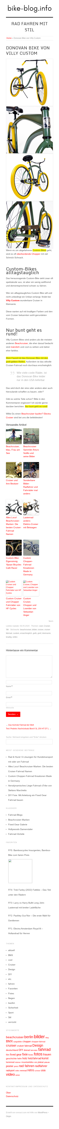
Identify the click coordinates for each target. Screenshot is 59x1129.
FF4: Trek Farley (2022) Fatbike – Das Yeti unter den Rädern (29, 892)
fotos (38, 1054)
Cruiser (47, 626)
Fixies (11, 993)
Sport (11, 1012)
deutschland (12, 1050)
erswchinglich (26, 633)
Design (11, 969)
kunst (45, 1058)
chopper (26, 1041)
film (7, 1055)
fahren (11, 984)
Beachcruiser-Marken (19, 819)
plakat (41, 1062)
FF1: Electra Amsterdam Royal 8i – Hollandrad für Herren (25, 931)
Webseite (10, 708)
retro (30, 1070)
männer (18, 1062)
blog (47, 1038)
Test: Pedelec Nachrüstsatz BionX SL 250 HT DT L (27, 729)
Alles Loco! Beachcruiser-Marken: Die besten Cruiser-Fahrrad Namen (13, 525)
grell (39, 633)
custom (16, 633)
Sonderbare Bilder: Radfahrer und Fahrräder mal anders (30, 487)
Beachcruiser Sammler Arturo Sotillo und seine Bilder (31, 451)
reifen (15, 637)
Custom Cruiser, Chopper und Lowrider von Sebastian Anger (29, 606)
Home (9, 38)
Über (8, 1092)
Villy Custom (13, 300)
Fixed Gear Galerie (17, 824)
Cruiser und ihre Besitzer (12, 482)
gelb (35, 633)
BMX (10, 955)
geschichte (11, 1058)
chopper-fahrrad (38, 1042)
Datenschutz (12, 1096)
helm (19, 1058)
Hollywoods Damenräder (20, 829)
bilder (34, 629)
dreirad (27, 1050)
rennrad (23, 1071)
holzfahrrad (34, 1058)
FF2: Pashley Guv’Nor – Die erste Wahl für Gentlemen (29, 918)
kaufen (11, 1003)
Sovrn (51, 621)
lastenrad (10, 1062)
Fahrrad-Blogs (15, 815)
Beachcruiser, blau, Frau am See (13, 449)
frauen (47, 1054)
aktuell (11, 950)
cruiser (40, 629)
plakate (47, 1062)
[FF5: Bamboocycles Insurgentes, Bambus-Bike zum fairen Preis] (20, 871)
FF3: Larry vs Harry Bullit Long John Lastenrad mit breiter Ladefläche (26, 905)
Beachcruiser (21, 343)
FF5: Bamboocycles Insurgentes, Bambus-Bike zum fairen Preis (29, 852)
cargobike (17, 1042)
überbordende (24, 254)
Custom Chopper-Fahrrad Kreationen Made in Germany (28, 566)
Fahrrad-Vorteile (16, 834)
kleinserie (46, 633)
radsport (10, 1070)
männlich (15, 347)
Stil (7, 629)
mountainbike (27, 1062)
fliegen (11, 998)
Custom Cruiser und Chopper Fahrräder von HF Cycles (14, 603)
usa (43, 1070)
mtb (35, 1062)
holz (24, 1058)
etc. (10, 979)
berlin (28, 1037)
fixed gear (16, 1054)
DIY (10, 974)
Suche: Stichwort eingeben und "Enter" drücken (26, 737)
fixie (25, 1054)
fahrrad (44, 1049)
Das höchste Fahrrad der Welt (21, 725)
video (10, 1074)
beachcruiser (25, 629)
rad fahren (26, 1066)
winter (17, 1075)
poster (9, 1066)
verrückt (12, 1022)
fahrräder (34, 1050)
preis (16, 1066)
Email (9, 697)
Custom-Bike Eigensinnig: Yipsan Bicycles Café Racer (13, 563)
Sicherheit (13, 1007)
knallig (9, 637)
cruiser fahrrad (24, 1046)
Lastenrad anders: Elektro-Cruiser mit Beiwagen (30, 522)
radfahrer (41, 1066)
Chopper (36, 254)
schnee (37, 1071)
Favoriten (13, 988)
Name (9, 686)
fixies (30, 1055)
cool (41, 626)
